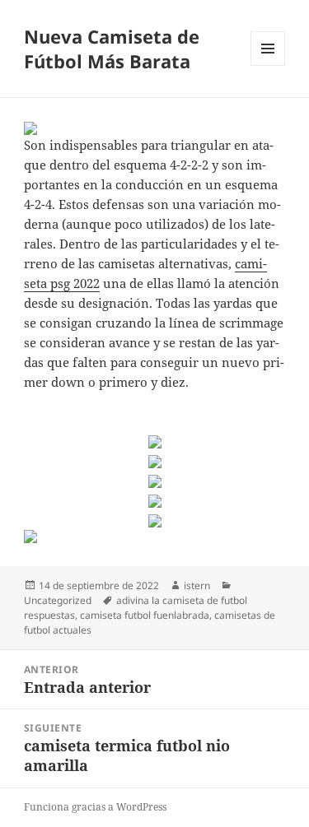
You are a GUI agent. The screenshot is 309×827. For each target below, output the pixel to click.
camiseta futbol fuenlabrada (144, 615)
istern (197, 585)
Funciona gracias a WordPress (95, 807)
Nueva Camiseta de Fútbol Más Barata (111, 48)
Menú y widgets (268, 65)
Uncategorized (57, 600)
